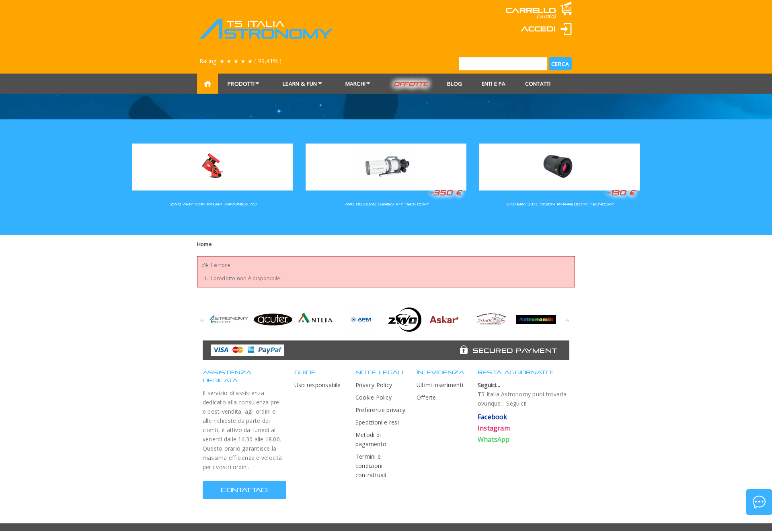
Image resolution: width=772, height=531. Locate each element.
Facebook (492, 416)
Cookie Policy (373, 397)
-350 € (445, 192)
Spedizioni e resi (377, 422)
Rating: (240, 61)
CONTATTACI (244, 489)
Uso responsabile (317, 385)
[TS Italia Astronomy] (265, 29)
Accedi (538, 29)
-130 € (620, 192)
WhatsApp (494, 439)
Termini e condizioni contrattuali (370, 466)
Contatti (538, 83)
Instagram (494, 428)
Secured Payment (514, 350)
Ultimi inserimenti (440, 385)
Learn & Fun (300, 83)
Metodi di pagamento (370, 439)
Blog (454, 83)
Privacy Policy (373, 385)
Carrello (531, 10)
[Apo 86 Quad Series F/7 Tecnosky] (386, 166)
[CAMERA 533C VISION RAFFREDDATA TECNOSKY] (559, 166)
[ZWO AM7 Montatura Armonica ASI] (212, 166)
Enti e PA (494, 83)
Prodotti (241, 83)
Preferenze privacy (380, 410)
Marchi (355, 83)
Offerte (411, 83)
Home (204, 244)
